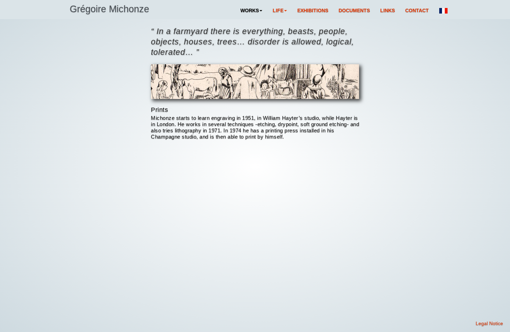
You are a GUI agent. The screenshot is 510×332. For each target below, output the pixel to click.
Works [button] (249, 10)
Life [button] (278, 10)
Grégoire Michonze (109, 9)
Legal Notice (489, 323)
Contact (417, 10)
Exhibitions (312, 10)
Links (387, 10)
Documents (354, 10)
